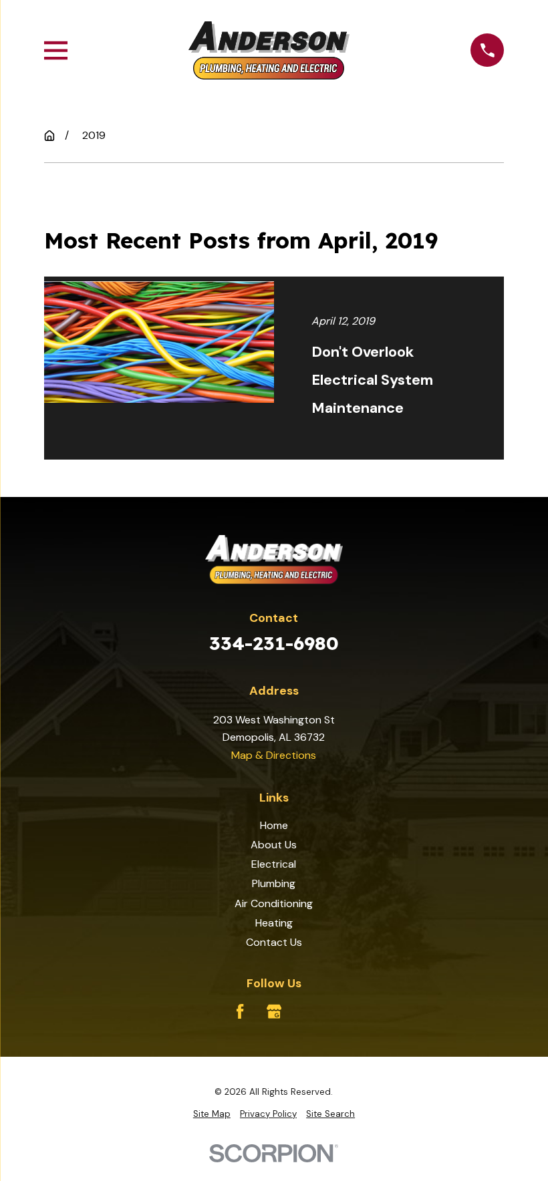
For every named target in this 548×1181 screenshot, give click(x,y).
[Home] (269, 50)
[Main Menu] (55, 50)
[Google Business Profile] (274, 1011)
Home (274, 825)
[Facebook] (240, 1011)
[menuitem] (212, 1114)
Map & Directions (273, 755)
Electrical (273, 864)
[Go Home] (49, 135)
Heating (274, 923)
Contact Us (274, 942)
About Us (274, 845)
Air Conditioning (274, 903)
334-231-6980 (274, 643)
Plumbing (273, 883)
